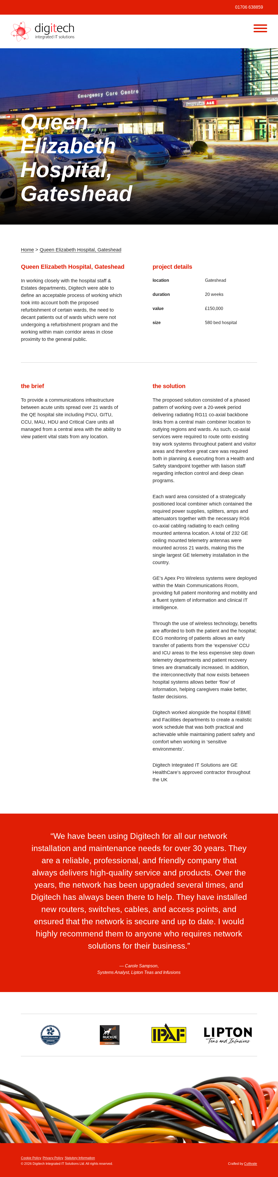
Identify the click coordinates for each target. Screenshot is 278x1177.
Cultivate (250, 1164)
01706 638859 (249, 7)
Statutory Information (80, 1158)
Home (27, 249)
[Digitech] (43, 31)
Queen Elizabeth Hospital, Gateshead (80, 249)
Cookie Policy (31, 1158)
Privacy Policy (53, 1158)
